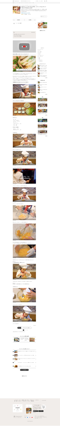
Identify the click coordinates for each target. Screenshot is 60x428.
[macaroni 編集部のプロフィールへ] (24, 23)
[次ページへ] (27, 330)
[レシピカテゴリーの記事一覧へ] (22, 14)
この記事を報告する (34, 325)
